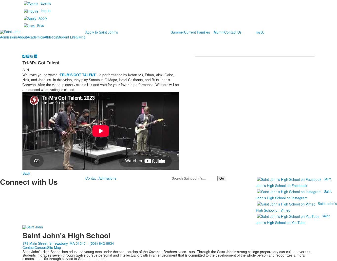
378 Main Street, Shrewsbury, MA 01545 (54, 243)
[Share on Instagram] (32, 56)
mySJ (260, 32)
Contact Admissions (100, 178)
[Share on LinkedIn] (35, 56)
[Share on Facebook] (24, 56)
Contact (28, 247)
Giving (81, 37)
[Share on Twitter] (28, 56)
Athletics (50, 37)
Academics (35, 37)
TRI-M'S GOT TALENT (78, 74)
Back (26, 173)
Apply (42, 18)
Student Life (66, 37)
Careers (41, 247)
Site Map (54, 247)
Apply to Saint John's (101, 32)
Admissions (9, 37)
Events (45, 3)
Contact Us (233, 32)
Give (40, 25)
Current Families (197, 32)
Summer (177, 32)
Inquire (46, 10)
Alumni (219, 32)
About (22, 37)
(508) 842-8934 (102, 243)
